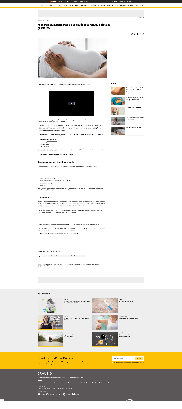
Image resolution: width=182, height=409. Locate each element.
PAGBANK (75, 1)
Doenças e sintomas (74, 5)
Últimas (59, 5)
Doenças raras (84, 5)
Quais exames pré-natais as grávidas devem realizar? (63, 233)
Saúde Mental (101, 5)
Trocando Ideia (68, 388)
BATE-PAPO (123, 1)
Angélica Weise (41, 33)
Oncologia (130, 5)
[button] (132, 34)
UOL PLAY (86, 1)
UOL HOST (69, 1)
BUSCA (115, 1)
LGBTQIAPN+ (69, 382)
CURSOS (81, 1)
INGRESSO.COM (62, 1)
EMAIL (130, 1)
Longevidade (123, 5)
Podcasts (53, 388)
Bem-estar (93, 5)
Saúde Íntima (110, 5)
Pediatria (83, 382)
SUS (117, 5)
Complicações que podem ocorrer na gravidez (61, 154)
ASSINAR (138, 358)
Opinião (65, 5)
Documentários (60, 388)
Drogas (63, 382)
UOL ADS (91, 1)
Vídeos (48, 388)
